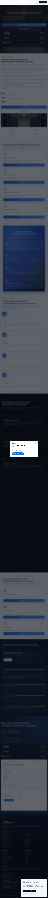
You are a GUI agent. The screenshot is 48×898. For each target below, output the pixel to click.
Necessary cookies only (29, 890)
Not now (28, 453)
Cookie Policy (29, 885)
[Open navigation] (36, 2)
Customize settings (28, 894)
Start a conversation (18, 453)
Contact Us (43, 1)
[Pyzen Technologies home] (4, 2)
